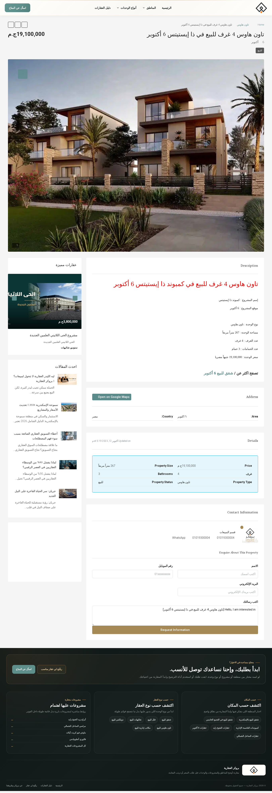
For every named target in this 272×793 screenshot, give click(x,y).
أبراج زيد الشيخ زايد (48, 719)
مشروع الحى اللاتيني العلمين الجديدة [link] (53, 335)
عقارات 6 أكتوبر (199, 728)
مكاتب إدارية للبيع (143, 728)
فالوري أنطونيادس (48, 739)
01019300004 (225, 537)
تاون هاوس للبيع (164, 728)
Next (14, 298)
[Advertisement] (45, 552)
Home (261, 24)
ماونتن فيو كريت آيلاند (48, 732)
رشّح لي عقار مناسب (51, 669)
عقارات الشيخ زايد (221, 728)
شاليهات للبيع (135, 719)
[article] (44, 314)
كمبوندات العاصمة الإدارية (247, 728)
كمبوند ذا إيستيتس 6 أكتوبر (149, 283)
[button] (24, 25)
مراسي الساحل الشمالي (48, 726)
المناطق (151, 7)
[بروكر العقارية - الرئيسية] (249, 8)
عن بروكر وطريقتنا (14, 785)
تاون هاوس (243, 24)
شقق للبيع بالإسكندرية (249, 719)
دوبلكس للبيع (117, 719)
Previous (75, 298)
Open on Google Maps (113, 397)
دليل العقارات (103, 7)
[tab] (22, 74)
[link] (44, 301)
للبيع (260, 50)
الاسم (254, 565)
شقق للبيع (166, 719)
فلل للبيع (152, 719)
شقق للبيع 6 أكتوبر (218, 373)
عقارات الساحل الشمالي (248, 736)
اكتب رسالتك (250, 601)
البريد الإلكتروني (249, 583)
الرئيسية (166, 7)
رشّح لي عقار (31, 785)
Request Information (175, 630)
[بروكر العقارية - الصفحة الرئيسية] (254, 770)
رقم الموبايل (166, 565)
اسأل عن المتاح (17, 7)
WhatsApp (178, 537)
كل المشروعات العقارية (48, 745)
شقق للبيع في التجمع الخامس (219, 719)
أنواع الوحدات (128, 7)
